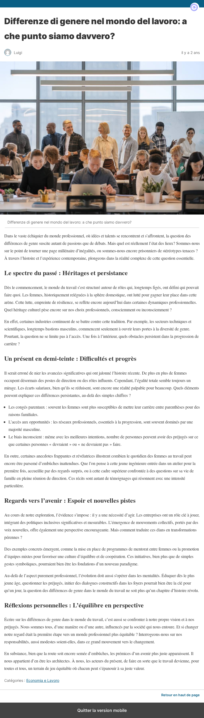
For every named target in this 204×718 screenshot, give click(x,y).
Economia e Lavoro (42, 680)
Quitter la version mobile (102, 710)
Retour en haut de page (180, 695)
